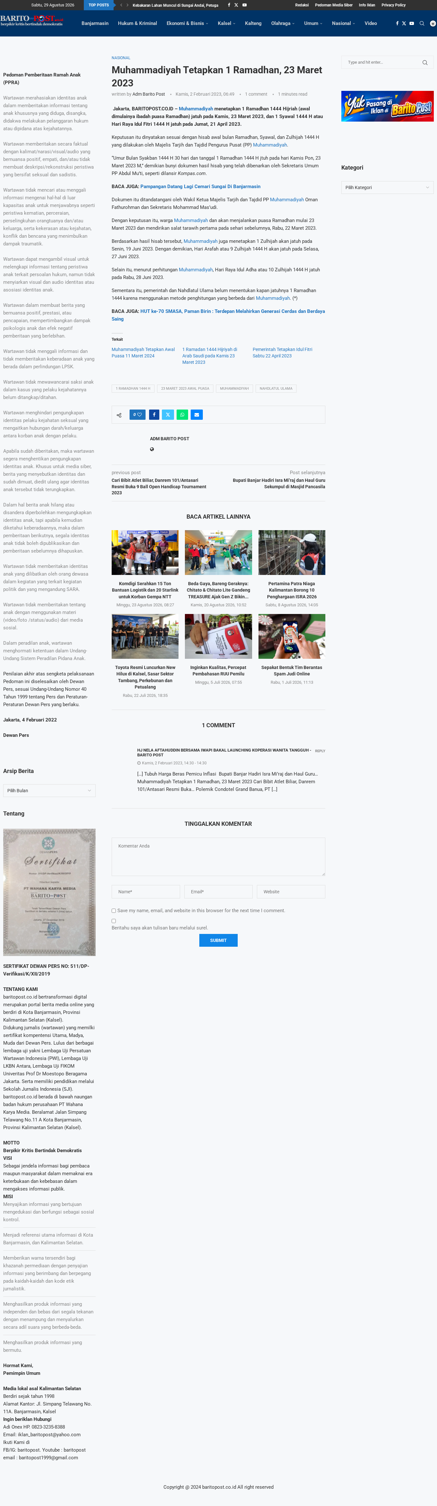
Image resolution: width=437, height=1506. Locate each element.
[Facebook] (229, 5)
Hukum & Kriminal (137, 23)
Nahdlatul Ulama (276, 388)
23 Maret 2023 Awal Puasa (185, 388)
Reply (320, 751)
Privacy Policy (394, 5)
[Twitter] (236, 5)
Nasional (341, 23)
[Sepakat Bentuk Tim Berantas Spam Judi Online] (291, 636)
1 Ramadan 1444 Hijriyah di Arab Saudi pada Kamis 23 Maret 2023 (209, 356)
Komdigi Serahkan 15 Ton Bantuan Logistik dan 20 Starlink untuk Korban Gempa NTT (145, 590)
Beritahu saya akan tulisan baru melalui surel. (160, 928)
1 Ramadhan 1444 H (133, 388)
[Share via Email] (197, 415)
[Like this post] (139, 415)
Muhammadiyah (196, 109)
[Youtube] (244, 5)
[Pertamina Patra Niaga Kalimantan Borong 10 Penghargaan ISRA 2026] (291, 552)
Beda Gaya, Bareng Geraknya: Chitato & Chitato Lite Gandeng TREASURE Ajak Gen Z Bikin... (218, 590)
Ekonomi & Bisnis (185, 23)
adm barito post (148, 94)
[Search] (422, 23)
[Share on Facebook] (154, 415)
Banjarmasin (95, 23)
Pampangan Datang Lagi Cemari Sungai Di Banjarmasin (200, 186)
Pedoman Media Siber (334, 5)
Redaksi (302, 5)
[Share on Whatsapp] (182, 415)
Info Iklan (367, 5)
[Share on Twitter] (168, 415)
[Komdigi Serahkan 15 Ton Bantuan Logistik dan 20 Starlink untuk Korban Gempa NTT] (145, 552)
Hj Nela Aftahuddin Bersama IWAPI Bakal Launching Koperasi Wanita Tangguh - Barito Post (224, 752)
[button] (121, 5)
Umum (311, 23)
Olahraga (280, 23)
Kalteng (253, 23)
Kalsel (224, 23)
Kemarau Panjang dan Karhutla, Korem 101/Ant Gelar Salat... (184, 6)
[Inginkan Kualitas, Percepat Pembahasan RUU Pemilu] (218, 636)
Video (371, 23)
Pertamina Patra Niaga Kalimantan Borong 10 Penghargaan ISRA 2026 (292, 590)
